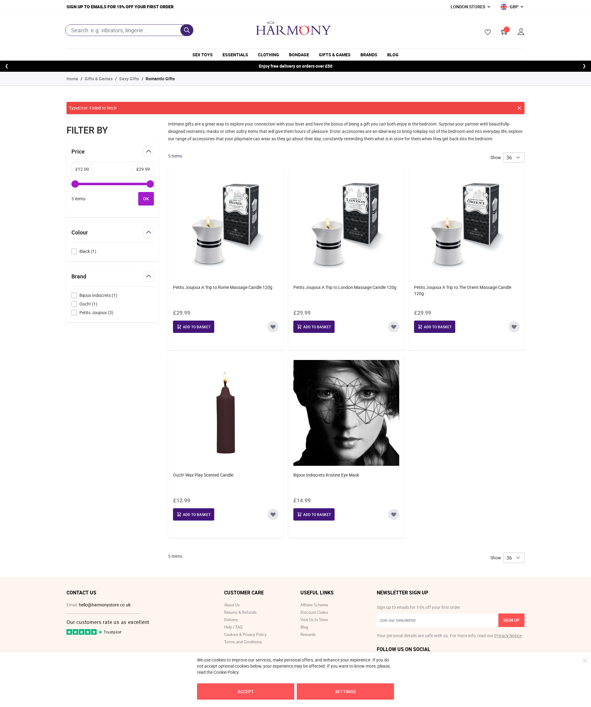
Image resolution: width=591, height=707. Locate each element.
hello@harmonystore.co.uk (105, 605)
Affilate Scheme (314, 605)
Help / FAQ (233, 627)
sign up (511, 620)
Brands (368, 55)
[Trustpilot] (82, 633)
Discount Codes (314, 612)
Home (72, 79)
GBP (514, 7)
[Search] (186, 30)
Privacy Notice (508, 635)
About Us (232, 605)
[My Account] (521, 32)
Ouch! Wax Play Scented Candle (203, 475)
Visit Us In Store (314, 619)
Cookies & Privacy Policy (245, 634)
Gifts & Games (335, 55)
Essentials (235, 55)
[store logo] (293, 28)
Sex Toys (202, 55)
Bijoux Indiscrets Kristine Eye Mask (326, 475)
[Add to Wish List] (273, 326)
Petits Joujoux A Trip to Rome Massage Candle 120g (222, 287)
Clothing (268, 55)
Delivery (231, 619)
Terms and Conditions (243, 642)
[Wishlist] (485, 32)
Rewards (308, 634)
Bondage (299, 55)
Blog (393, 55)
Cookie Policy (226, 672)
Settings (345, 691)
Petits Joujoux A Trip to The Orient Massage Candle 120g (462, 290)
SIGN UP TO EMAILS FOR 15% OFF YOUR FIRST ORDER (120, 7)
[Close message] (519, 108)
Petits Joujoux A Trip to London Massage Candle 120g (344, 287)
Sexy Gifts (129, 79)
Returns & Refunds (240, 612)
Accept (246, 691)
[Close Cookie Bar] (585, 660)
